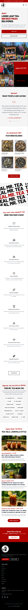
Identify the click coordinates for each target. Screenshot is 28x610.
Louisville (20, 398)
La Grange (19, 414)
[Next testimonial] (26, 109)
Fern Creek (20, 407)
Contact (3, 579)
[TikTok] (7, 597)
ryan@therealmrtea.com (7, 594)
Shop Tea (14, 31)
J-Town (9, 401)
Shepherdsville (8, 410)
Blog (2, 575)
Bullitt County (19, 410)
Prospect (18, 404)
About (3, 577)
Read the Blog (14, 520)
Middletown (10, 404)
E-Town (23, 417)
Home (3, 566)
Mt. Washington (9, 398)
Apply (3, 583)
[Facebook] (2, 597)
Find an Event (14, 36)
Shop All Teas (14, 176)
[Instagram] (5, 597)
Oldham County (10, 414)
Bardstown (15, 417)
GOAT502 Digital (16, 606)
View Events (14, 537)
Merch (3, 571)
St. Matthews (17, 401)
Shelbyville (6, 417)
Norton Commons (10, 407)
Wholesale (4, 581)
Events (3, 573)
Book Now (14, 373)
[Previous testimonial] (2, 109)
